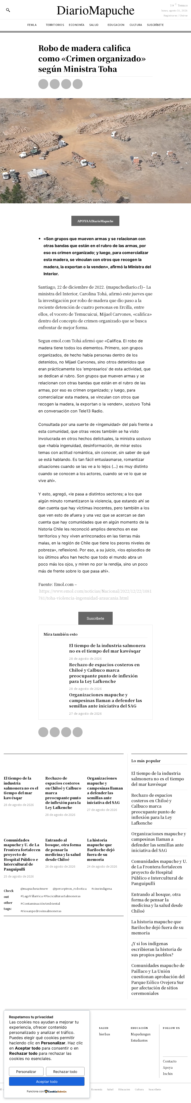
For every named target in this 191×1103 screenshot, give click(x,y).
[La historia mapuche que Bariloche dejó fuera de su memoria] (105, 828)
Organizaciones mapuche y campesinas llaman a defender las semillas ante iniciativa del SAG (105, 700)
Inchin (168, 1073)
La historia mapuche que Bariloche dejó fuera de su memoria (101, 850)
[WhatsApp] (78, 84)
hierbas (104, 1034)
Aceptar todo (46, 1081)
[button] (7, 9)
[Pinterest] (66, 84)
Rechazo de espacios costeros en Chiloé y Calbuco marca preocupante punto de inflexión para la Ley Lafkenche (104, 673)
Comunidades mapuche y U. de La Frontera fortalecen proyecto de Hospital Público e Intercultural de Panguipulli (22, 855)
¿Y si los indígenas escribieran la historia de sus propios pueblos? (156, 949)
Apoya (168, 1067)
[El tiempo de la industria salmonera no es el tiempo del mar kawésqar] (54, 651)
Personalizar (26, 1071)
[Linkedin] (165, 1046)
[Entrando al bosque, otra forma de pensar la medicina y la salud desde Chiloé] (63, 828)
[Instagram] (165, 1040)
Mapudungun (140, 1034)
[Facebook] (43, 84)
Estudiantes (139, 1040)
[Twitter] (55, 84)
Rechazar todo (65, 1071)
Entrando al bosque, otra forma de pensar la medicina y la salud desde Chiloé (63, 850)
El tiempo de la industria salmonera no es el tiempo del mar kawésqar (107, 648)
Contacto (170, 1061)
